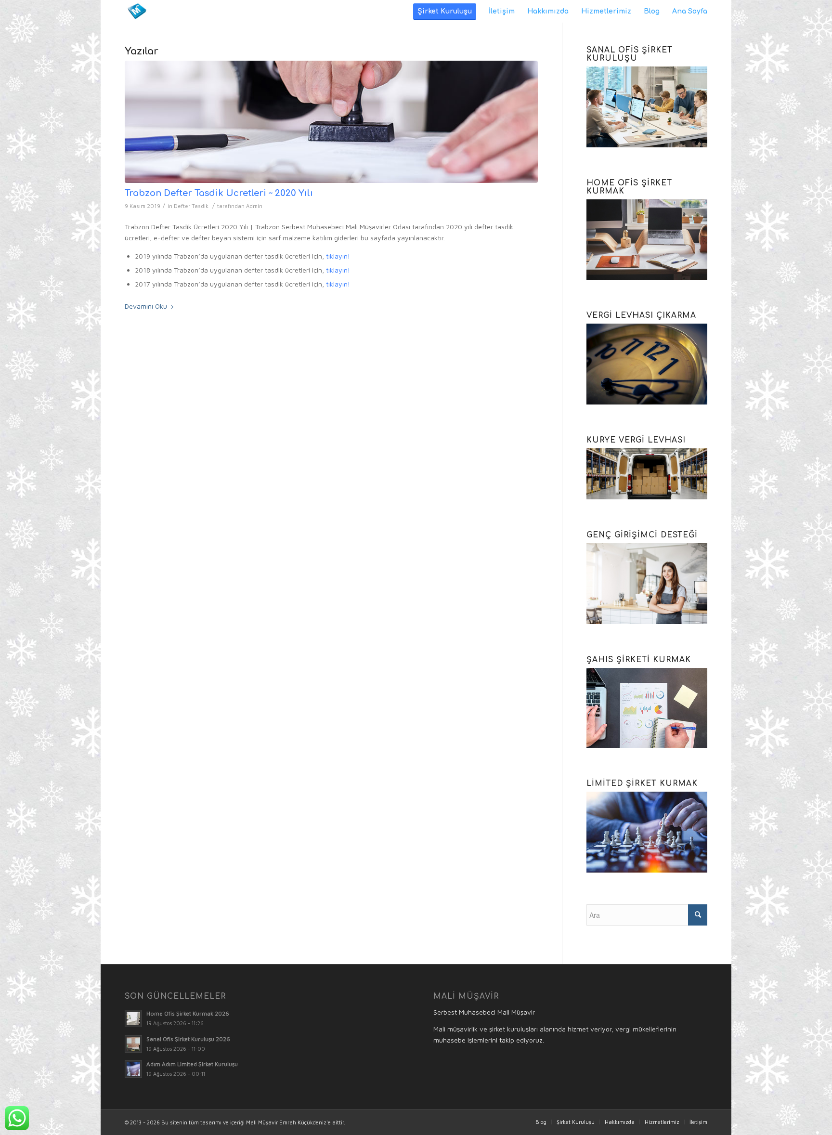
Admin (254, 206)
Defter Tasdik (191, 206)
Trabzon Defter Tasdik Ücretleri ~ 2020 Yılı (219, 193)
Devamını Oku (146, 306)
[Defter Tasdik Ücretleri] (331, 122)
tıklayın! (338, 256)
